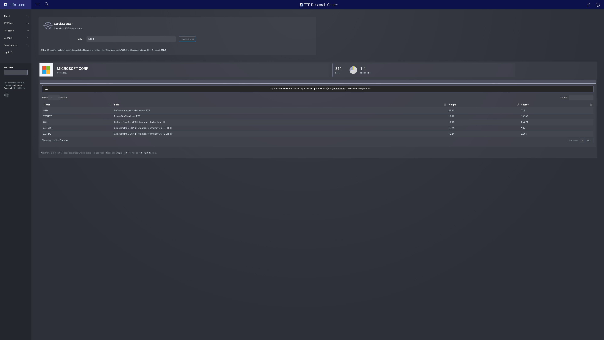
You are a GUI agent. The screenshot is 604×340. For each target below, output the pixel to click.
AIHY (45, 110)
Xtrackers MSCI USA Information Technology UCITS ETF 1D (143, 128)
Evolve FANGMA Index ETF (127, 116)
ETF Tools (9, 23)
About (7, 16)
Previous (573, 140)
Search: (564, 97)
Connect (8, 38)
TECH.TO (47, 116)
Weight (452, 104)
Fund (116, 104)
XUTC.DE (47, 128)
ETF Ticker (8, 67)
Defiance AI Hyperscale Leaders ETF (132, 110)
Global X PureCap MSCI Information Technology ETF (139, 122)
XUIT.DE (47, 134)
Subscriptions (10, 45)
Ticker (46, 104)
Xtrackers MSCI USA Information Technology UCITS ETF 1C (143, 134)
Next (589, 140)
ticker (80, 39)
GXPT (46, 122)
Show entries (54, 97)
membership (339, 88)
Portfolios (9, 30)
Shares (525, 104)
